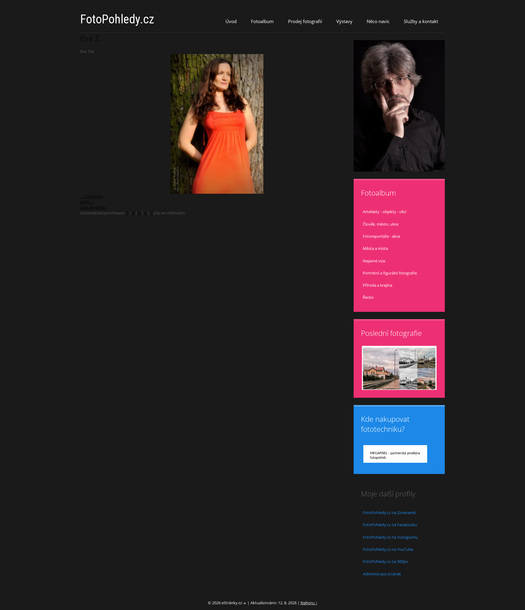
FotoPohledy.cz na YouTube (388, 549)
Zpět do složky (93, 207)
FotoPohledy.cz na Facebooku (390, 524)
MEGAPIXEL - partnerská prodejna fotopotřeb (395, 456)
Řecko (368, 297)
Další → (87, 202)
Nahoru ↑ (308, 602)
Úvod (231, 21)
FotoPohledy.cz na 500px (385, 561)
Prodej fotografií (305, 21)
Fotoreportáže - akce (381, 236)
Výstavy (344, 21)
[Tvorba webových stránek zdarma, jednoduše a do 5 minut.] (245, 603)
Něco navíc (378, 21)
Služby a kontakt (421, 21)
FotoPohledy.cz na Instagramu (390, 537)
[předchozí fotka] (90, 124)
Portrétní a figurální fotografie (390, 273)
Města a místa (375, 248)
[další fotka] (344, 124)
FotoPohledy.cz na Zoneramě (389, 512)
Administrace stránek (382, 574)
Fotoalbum (262, 21)
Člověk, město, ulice (380, 224)
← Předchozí (91, 196)
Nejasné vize (374, 261)
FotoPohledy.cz (117, 19)
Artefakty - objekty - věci (384, 211)
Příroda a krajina (377, 285)
